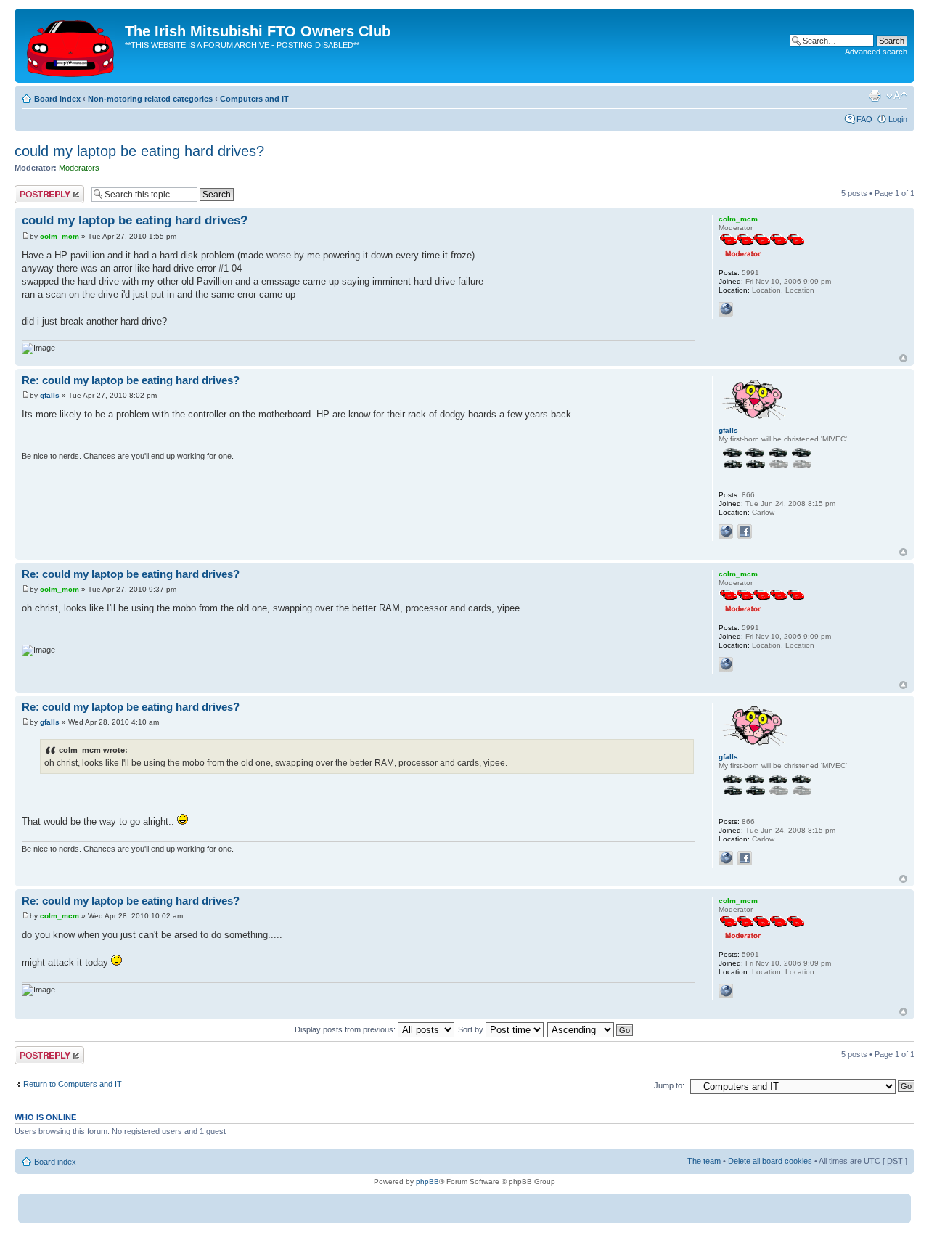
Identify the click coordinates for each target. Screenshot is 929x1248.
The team (704, 1161)
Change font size (896, 95)
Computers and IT (254, 98)
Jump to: (669, 1085)
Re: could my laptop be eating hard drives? (131, 380)
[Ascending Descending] (590, 1029)
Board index (57, 98)
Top (903, 358)
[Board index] (71, 45)
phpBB (427, 1182)
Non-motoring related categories (150, 98)
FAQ (864, 119)
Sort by (472, 1029)
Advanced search (876, 51)
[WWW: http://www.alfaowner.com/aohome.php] (726, 531)
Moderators (79, 167)
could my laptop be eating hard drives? (139, 151)
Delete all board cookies (770, 1161)
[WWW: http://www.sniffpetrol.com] (726, 309)
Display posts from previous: (346, 1029)
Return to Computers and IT (72, 1084)
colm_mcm (59, 236)
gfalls (50, 395)
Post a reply (36, 189)
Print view (875, 95)
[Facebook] (744, 531)
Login (897, 119)
